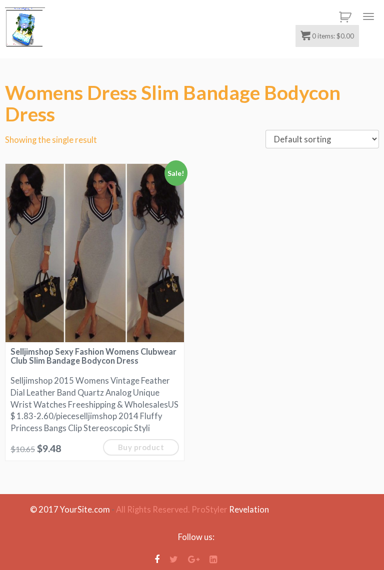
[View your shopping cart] (343, 16)
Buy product (141, 447)
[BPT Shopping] (25, 27)
